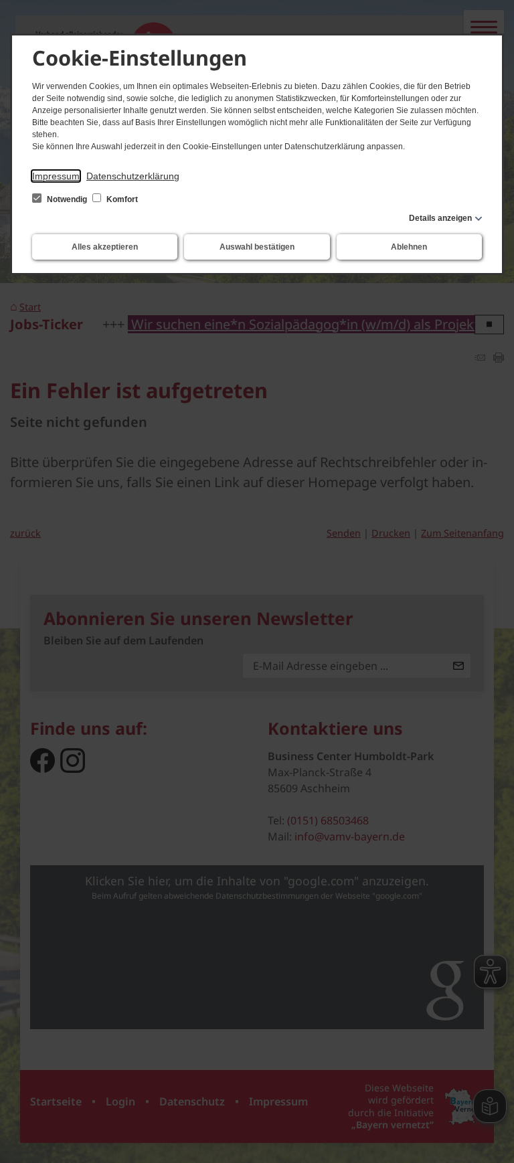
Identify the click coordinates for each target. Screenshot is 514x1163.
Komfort (121, 199)
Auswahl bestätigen (257, 247)
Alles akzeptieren (105, 247)
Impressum (56, 176)
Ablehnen (409, 247)
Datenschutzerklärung (132, 176)
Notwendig (67, 199)
